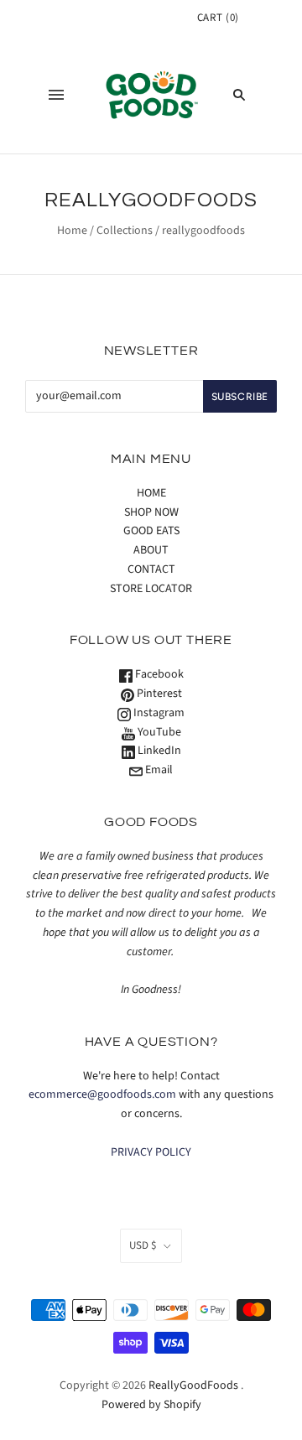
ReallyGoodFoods (193, 1385)
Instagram (158, 712)
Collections (124, 230)
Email (158, 770)
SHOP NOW (151, 512)
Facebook (158, 674)
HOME (151, 493)
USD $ (142, 1245)
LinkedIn (158, 750)
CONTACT (151, 569)
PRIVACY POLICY (151, 1152)
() (218, 17)
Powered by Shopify (151, 1404)
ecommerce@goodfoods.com (102, 1094)
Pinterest (158, 693)
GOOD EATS (151, 530)
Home (72, 230)
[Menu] (56, 94)
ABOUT (151, 550)
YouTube (158, 732)
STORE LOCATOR (151, 588)
